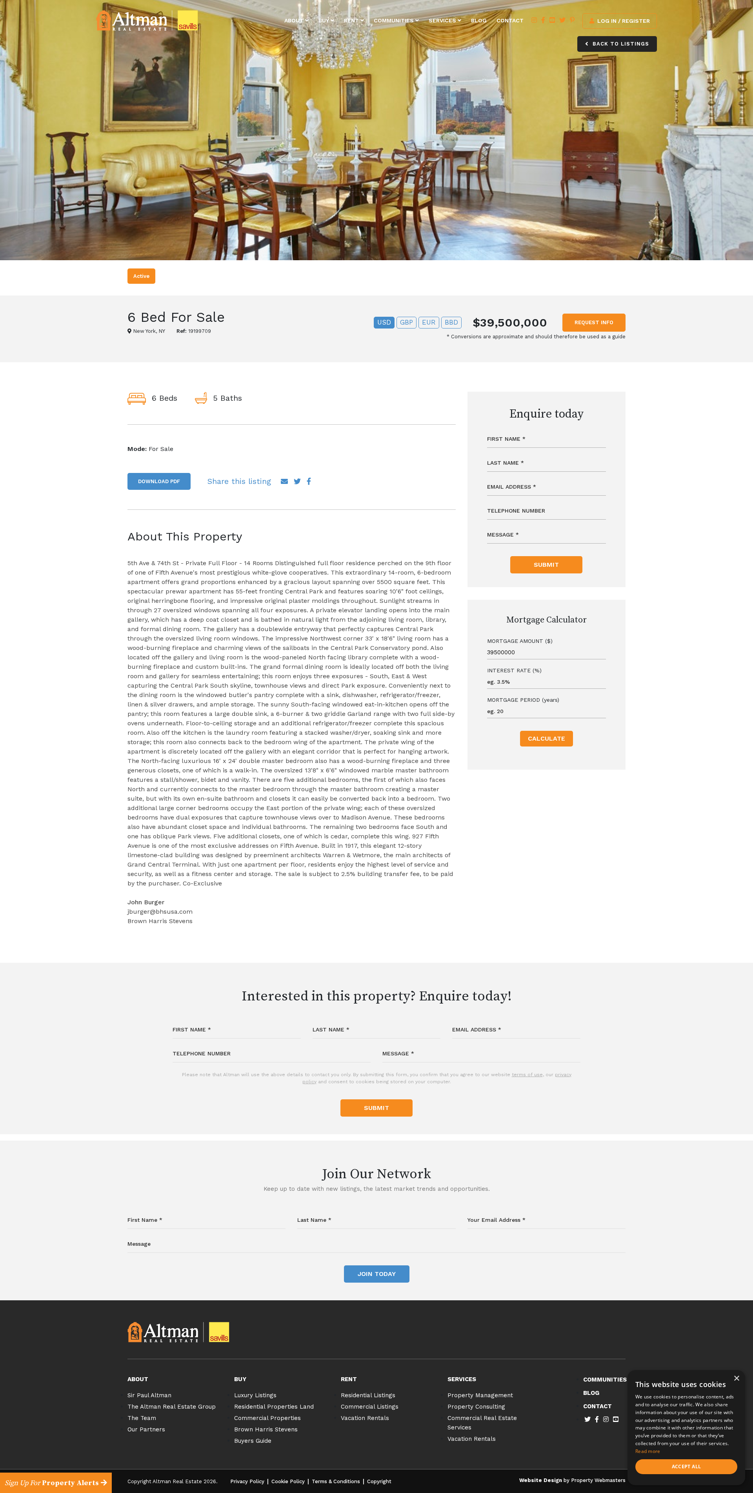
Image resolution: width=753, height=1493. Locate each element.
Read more (647, 1451)
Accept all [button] (686, 1466)
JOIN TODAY (377, 1274)
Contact (510, 20)
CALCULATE (546, 738)
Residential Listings (368, 1395)
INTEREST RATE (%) (514, 670)
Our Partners (146, 1429)
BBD (451, 322)
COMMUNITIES (605, 1379)
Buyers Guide (252, 1440)
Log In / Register (623, 21)
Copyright (379, 1481)
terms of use (527, 1074)
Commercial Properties (267, 1418)
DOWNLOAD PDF (159, 481)
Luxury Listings (255, 1395)
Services (443, 20)
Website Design (540, 1480)
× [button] (736, 1379)
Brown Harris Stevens (266, 1429)
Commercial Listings (369, 1406)
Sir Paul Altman (149, 1395)
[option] (376, 130)
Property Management (480, 1395)
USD (384, 322)
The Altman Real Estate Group (171, 1406)
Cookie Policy (288, 1481)
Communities (394, 20)
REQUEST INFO (594, 322)
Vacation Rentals (365, 1418)
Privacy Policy (247, 1481)
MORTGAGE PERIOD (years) (523, 700)
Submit (546, 564)
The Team (141, 1418)
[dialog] (686, 1427)
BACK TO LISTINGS (620, 44)
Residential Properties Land (274, 1406)
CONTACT (597, 1406)
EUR (429, 322)
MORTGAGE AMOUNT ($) (520, 641)
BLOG (591, 1392)
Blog (479, 20)
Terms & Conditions (336, 1481)
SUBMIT (376, 1108)
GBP (406, 322)
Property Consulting (476, 1406)
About (294, 20)
